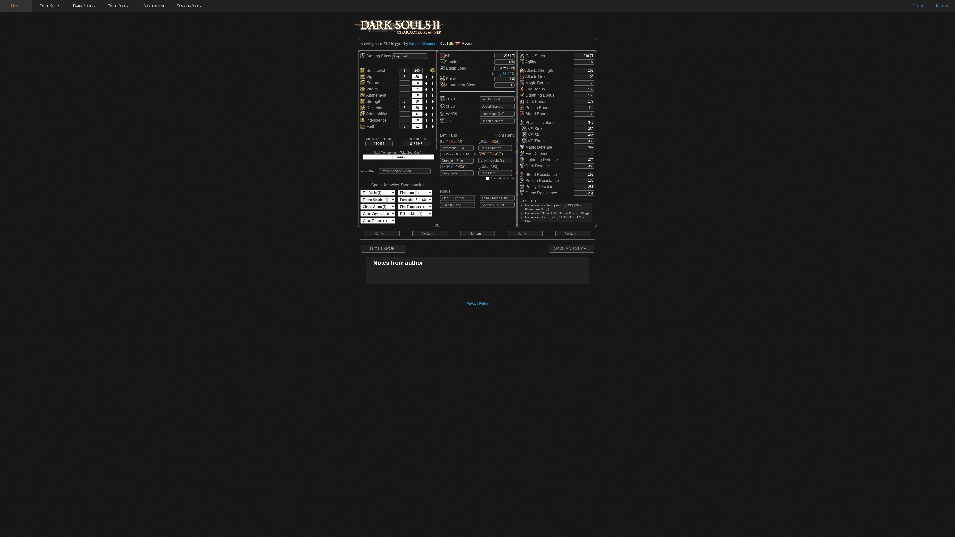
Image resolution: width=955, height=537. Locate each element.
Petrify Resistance (541, 187)
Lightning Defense (541, 160)
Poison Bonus (537, 108)
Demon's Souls (189, 6)
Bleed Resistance (541, 174)
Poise (450, 79)
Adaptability (376, 114)
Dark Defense (537, 166)
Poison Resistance (542, 181)
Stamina (452, 62)
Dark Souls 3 (119, 6)
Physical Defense (541, 122)
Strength (373, 101)
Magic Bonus (537, 83)
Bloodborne (153, 6)
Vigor (370, 77)
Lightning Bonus (539, 95)
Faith (370, 126)
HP (448, 56)
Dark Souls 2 (84, 6)
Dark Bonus (535, 101)
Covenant (369, 170)
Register (943, 6)
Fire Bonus (535, 89)
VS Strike (536, 129)
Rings (445, 191)
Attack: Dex (535, 77)
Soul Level (375, 70)
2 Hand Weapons (503, 178)
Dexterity (373, 108)
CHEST (451, 106)
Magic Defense (538, 147)
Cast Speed (535, 56)
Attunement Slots (460, 85)
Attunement (375, 95)
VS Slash (536, 135)
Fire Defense (536, 153)
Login (918, 6)
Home (16, 6)
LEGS (450, 121)
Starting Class (378, 56)
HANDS (451, 114)
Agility (530, 62)
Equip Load (455, 68)
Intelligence (376, 120)
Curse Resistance (541, 193)
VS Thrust (536, 141)
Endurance (375, 83)
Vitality (371, 89)
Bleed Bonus (536, 114)
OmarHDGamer (422, 44)
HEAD (450, 99)
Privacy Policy (478, 303)
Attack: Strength (539, 70)
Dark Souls (49, 6)
